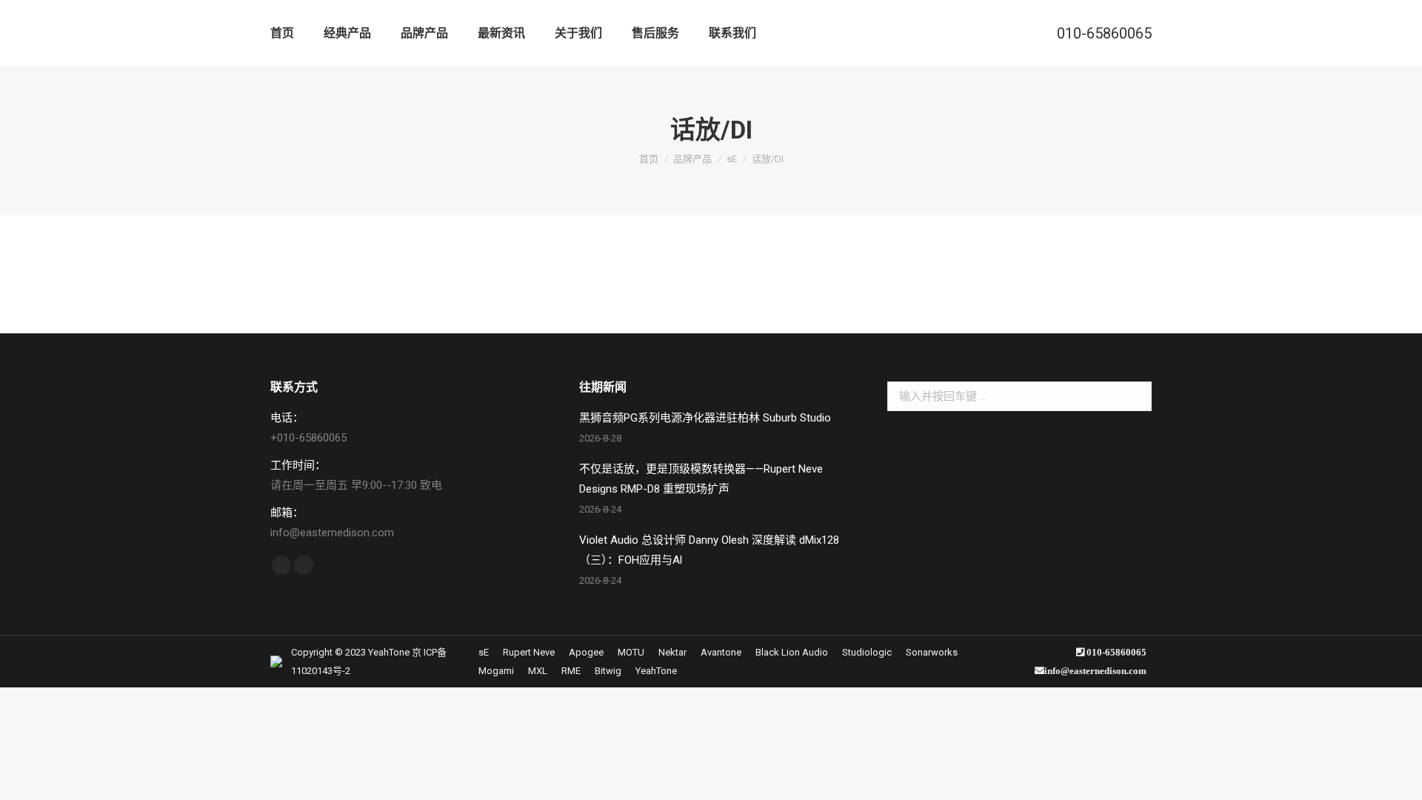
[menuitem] (282, 33)
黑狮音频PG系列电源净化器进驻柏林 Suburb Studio (705, 417)
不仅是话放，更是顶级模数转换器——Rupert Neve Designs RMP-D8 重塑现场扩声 (701, 479)
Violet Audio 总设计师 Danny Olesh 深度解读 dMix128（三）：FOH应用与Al (709, 550)
